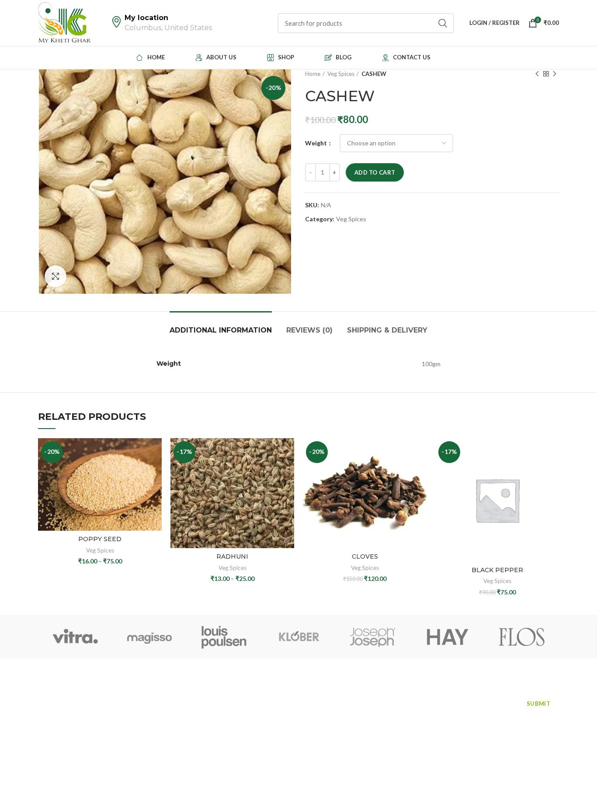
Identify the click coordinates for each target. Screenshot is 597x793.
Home (312, 73)
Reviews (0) (309, 330)
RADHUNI (232, 556)
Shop (46, 714)
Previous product (537, 73)
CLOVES (365, 556)
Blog (127, 714)
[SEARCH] (442, 23)
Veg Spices (340, 73)
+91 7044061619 (269, 701)
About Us (134, 699)
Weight (316, 143)
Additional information (221, 330)
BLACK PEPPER (497, 570)
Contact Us (55, 730)
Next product (554, 73)
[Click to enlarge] (55, 276)
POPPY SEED (99, 539)
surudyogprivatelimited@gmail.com (297, 722)
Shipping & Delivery (387, 330)
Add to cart (374, 172)
